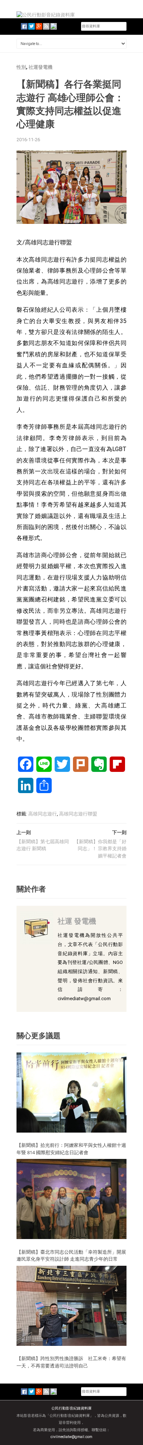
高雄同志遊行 (42, 814)
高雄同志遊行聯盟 (78, 814)
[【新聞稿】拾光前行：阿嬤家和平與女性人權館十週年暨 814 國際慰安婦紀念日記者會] (71, 1092)
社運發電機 (40, 67)
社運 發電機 (77, 921)
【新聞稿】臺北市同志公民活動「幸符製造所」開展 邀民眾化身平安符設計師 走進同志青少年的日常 (73, 1255)
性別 (21, 67)
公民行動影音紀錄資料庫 (71, 1408)
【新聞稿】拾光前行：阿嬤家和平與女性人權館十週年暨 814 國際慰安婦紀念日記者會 (71, 1149)
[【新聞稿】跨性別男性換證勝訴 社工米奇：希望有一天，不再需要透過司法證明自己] (71, 1305)
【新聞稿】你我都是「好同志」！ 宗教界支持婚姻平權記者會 (100, 849)
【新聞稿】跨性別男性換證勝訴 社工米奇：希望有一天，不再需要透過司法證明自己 (71, 1362)
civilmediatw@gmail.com (71, 1437)
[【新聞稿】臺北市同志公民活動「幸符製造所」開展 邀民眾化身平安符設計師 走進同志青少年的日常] (71, 1198)
